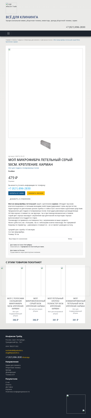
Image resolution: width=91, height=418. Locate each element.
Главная (8, 40)
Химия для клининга (13, 365)
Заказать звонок (35, 193)
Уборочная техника (13, 368)
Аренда (8, 370)
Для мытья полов (46, 40)
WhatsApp (26, 357)
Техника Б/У (10, 375)
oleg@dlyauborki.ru (12, 353)
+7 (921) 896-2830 (75, 27)
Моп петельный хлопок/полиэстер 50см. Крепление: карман (55, 303)
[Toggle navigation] (8, 33)
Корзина (9, 389)
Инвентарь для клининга (32, 40)
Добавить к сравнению (20, 199)
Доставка (9, 387)
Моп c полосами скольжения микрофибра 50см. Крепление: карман (15, 303)
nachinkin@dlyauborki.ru (14, 350)
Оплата (8, 385)
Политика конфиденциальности (18, 392)
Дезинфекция (11, 372)
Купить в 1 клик (17, 193)
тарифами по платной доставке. (32, 246)
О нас (8, 382)
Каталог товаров (17, 40)
